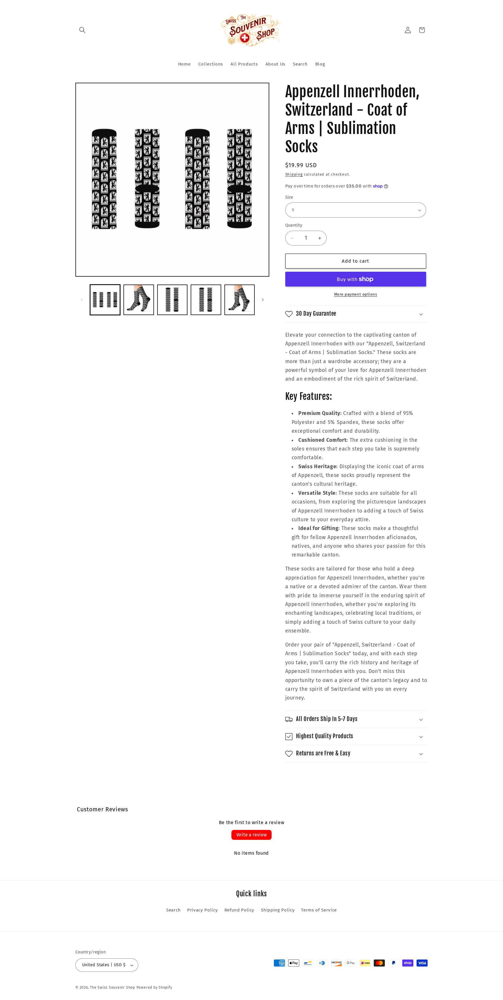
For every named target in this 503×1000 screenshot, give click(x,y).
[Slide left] (81, 299)
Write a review (251, 835)
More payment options (355, 294)
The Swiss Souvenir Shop (112, 987)
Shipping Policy (278, 910)
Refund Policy (239, 910)
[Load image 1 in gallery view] (105, 300)
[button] (82, 30)
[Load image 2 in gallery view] (138, 300)
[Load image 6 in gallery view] (206, 300)
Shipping (294, 174)
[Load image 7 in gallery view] (239, 300)
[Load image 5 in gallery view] (172, 300)
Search (173, 910)
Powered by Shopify (154, 987)
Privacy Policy (202, 910)
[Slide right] (262, 299)
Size (289, 197)
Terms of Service (319, 910)
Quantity (293, 225)
